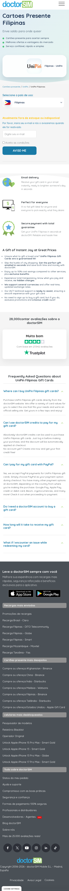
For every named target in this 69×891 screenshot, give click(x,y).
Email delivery (30, 177)
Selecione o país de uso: (18, 95)
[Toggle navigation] (61, 4)
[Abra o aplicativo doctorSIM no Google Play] (48, 593)
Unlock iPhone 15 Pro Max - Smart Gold (29, 742)
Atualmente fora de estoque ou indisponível (31, 118)
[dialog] (11, 888)
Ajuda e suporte (12, 784)
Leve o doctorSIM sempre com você (30, 572)
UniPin (25, 86)
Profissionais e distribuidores (20, 810)
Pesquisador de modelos (17, 723)
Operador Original (13, 736)
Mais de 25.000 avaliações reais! (21, 836)
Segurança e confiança (16, 797)
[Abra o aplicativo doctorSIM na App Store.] (20, 593)
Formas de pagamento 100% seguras (25, 803)
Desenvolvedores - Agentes (22, 816)
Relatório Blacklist (13, 729)
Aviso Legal (34, 880)
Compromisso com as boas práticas (24, 791)
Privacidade (17, 880)
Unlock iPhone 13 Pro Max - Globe (26, 755)
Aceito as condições (17, 142)
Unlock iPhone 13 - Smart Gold (24, 749)
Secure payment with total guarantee (37, 225)
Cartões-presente (11, 86)
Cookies (49, 880)
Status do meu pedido (15, 778)
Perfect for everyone (34, 202)
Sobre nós (9, 829)
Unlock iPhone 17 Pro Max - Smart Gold (29, 761)
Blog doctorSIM (12, 823)
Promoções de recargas (17, 613)
